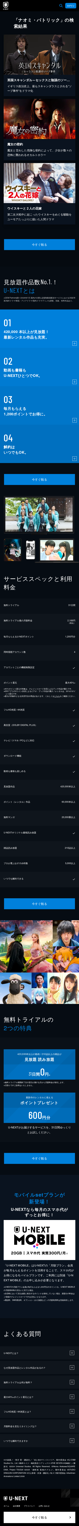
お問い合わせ (44, 1506)
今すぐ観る (39, 244)
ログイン (70, 5)
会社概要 (16, 1506)
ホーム (6, 1506)
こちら (57, 696)
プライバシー (29, 1506)
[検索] (61, 5)
